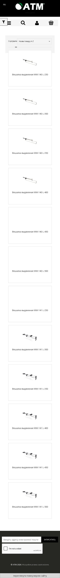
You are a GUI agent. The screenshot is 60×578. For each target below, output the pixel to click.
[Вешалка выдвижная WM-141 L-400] (30, 415)
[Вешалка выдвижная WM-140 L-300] (30, 101)
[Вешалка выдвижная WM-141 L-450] (30, 455)
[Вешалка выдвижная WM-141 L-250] (30, 297)
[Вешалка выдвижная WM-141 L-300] (30, 337)
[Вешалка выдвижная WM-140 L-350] (30, 140)
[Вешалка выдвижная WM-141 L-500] (30, 494)
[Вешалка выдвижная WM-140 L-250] (30, 62)
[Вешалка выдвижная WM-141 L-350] (30, 376)
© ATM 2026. (16, 564)
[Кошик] (51, 23)
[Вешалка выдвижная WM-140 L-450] (30, 219)
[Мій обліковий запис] (37, 23)
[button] (9, 23)
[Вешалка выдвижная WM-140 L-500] (30, 258)
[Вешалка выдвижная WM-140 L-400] (30, 179)
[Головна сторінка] (30, 6)
